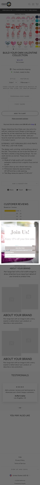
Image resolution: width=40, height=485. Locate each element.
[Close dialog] (38, 222)
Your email (9, 252)
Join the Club (20, 248)
